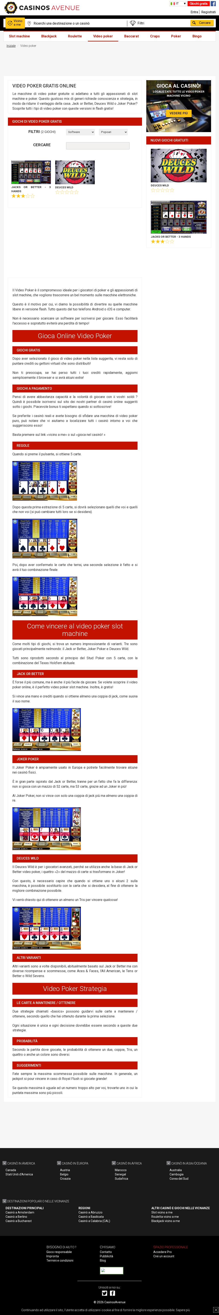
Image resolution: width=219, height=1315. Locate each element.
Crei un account (163, 1256)
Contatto (106, 1252)
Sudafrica (121, 1178)
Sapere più (183, 1310)
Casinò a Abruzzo (90, 1212)
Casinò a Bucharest (19, 1221)
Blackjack (49, 36)
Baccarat (131, 36)
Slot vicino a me (162, 1212)
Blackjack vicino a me (165, 1221)
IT (177, 3)
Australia (176, 1170)
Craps (155, 36)
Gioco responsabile (59, 1252)
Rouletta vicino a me (165, 1216)
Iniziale (11, 45)
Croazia (65, 1178)
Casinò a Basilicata (91, 1216)
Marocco (121, 1170)
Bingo (197, 36)
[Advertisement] (109, 60)
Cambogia (176, 1174)
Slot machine (19, 36)
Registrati (208, 12)
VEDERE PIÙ (179, 113)
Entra (194, 12)
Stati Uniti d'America (19, 1174)
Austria (65, 1170)
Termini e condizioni (59, 1260)
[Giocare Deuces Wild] (75, 172)
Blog (103, 1260)
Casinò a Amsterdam (20, 1212)
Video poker (103, 36)
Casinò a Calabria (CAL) (94, 1221)
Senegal (120, 1174)
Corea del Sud (179, 1178)
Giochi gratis (199, 3)
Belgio (64, 1174)
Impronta (52, 1256)
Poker (176, 36)
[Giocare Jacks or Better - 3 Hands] (31, 172)
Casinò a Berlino (16, 1216)
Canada (11, 1170)
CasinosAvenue (115, 1302)
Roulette (75, 36)
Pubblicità (106, 1256)
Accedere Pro (162, 1252)
